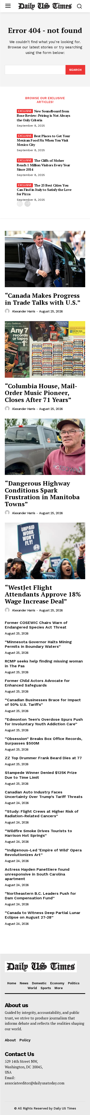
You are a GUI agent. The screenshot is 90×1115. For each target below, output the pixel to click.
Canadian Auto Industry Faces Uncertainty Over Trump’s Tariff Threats (44, 794)
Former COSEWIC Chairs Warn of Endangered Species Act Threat (36, 624)
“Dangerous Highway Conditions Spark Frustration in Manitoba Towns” (42, 493)
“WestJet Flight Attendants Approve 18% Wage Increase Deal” (43, 594)
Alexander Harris (23, 311)
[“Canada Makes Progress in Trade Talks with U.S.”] (45, 259)
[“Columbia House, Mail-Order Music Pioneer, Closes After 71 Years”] (45, 349)
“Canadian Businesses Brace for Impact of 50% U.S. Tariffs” (43, 702)
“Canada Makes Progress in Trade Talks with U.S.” (42, 298)
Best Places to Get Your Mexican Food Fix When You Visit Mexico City (43, 140)
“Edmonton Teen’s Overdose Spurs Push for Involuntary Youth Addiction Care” (44, 721)
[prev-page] (20, 204)
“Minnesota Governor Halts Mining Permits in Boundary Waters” (38, 644)
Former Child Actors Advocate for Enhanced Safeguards (37, 682)
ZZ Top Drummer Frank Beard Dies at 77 (43, 758)
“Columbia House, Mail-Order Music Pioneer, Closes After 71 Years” (41, 393)
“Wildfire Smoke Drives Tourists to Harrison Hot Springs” (38, 833)
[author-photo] (8, 311)
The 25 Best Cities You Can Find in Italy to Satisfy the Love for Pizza (44, 189)
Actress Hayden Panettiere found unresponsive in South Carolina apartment (37, 874)
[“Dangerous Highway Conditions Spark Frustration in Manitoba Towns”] (45, 447)
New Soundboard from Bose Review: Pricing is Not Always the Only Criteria (43, 115)
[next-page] (27, 204)
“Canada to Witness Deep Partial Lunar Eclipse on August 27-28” (42, 915)
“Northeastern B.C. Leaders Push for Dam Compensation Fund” (40, 895)
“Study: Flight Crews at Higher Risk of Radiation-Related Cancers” (41, 813)
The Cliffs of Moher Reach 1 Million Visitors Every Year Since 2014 (43, 164)
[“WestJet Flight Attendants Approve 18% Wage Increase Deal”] (45, 551)
